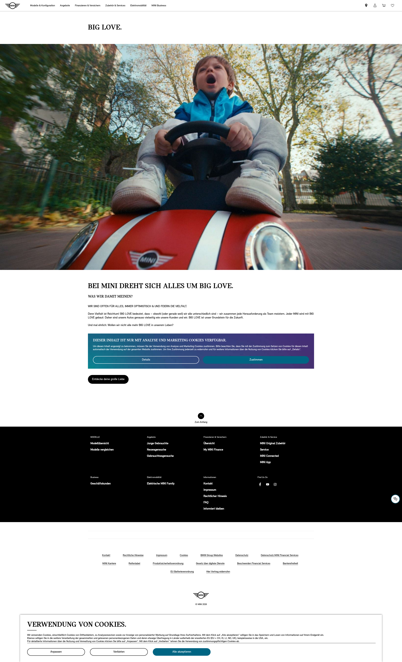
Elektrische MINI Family (160, 483)
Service (264, 449)
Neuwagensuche (156, 449)
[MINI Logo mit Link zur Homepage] (201, 595)
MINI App (265, 462)
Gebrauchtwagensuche (160, 456)
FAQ (206, 502)
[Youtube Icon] (267, 484)
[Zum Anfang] (201, 416)
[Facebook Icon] (260, 484)
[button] (375, 5)
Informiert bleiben (214, 508)
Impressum (210, 490)
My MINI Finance (213, 449)
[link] (366, 5)
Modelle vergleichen (102, 449)
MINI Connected (269, 456)
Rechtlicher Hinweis (215, 496)
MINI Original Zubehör (272, 443)
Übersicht (209, 443)
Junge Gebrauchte (157, 443)
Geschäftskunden (100, 483)
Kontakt (208, 483)
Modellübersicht (99, 443)
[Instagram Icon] (275, 484)
